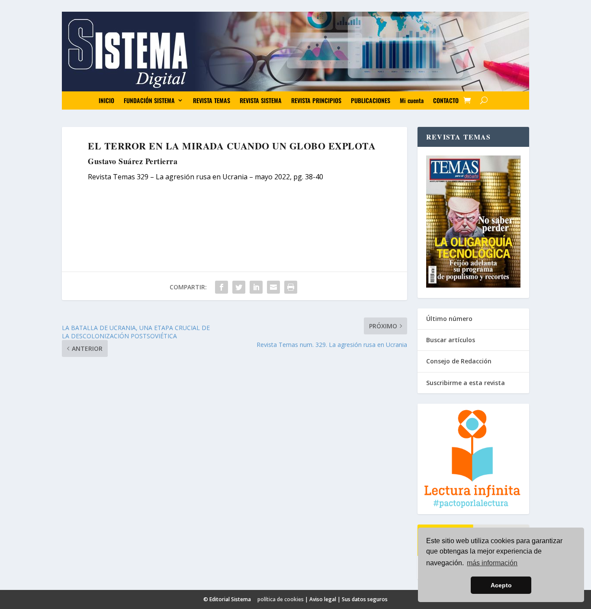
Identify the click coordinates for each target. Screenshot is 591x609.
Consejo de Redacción (458, 361)
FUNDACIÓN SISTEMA (149, 100)
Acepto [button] (501, 585)
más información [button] (492, 563)
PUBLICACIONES (370, 100)
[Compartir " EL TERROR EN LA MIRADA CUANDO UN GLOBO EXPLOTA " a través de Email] (273, 287)
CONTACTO (446, 100)
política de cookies (280, 599)
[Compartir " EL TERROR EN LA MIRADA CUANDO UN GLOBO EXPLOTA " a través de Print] (290, 287)
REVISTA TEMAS (211, 100)
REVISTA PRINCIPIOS (316, 100)
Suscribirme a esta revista (465, 383)
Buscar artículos (450, 340)
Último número (449, 318)
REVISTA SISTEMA (261, 100)
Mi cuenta (412, 100)
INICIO (106, 100)
